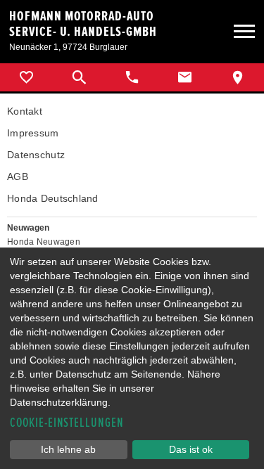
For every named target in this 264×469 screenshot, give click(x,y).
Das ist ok (191, 449)
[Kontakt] (184, 77)
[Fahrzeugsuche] (79, 77)
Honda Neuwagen (43, 242)
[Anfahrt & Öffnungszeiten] (237, 77)
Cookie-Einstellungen (67, 423)
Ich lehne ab (68, 449)
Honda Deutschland (53, 198)
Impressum (33, 133)
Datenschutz (36, 154)
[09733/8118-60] (132, 77)
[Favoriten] (26, 77)
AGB (17, 176)
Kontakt (24, 111)
